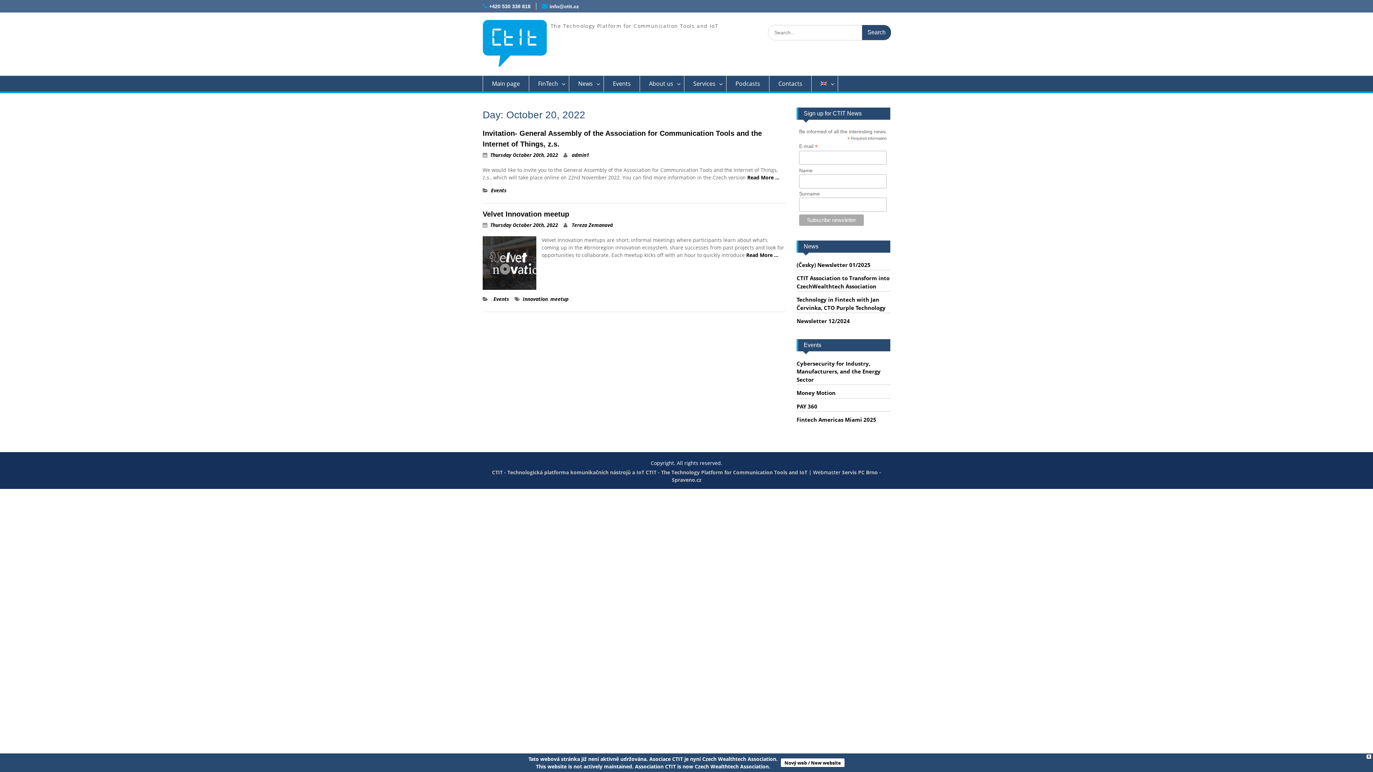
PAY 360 (807, 406)
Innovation (535, 299)
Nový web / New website (812, 762)
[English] (825, 83)
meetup (559, 299)
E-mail (808, 146)
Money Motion (816, 392)
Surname (809, 194)
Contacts (790, 84)
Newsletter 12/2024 (823, 321)
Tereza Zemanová (592, 225)
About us (661, 84)
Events (622, 84)
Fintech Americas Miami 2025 (836, 419)
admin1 (580, 155)
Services (704, 84)
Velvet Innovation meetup (526, 214)
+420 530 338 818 (510, 6)
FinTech (548, 84)
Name (806, 170)
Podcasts (747, 84)
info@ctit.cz (564, 6)
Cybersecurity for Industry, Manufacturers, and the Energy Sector (839, 371)
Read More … (763, 177)
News (585, 84)
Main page (506, 84)
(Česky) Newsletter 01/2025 (834, 264)
